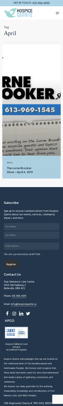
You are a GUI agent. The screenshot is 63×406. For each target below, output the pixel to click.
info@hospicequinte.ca (23, 304)
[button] (57, 13)
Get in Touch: (31, 2)
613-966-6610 (19, 296)
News (10, 163)
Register (11, 264)
